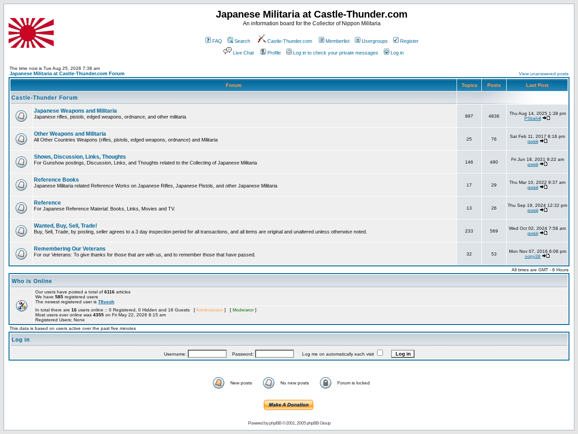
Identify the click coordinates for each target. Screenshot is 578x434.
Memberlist (338, 41)
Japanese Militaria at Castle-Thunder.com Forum (67, 73)
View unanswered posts (544, 73)
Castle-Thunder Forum (44, 98)
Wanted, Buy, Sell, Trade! (65, 226)
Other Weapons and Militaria (70, 134)
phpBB (275, 422)
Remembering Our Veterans (70, 249)
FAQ (217, 41)
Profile (274, 52)
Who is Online (32, 281)
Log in (397, 52)
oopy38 (533, 256)
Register (409, 41)
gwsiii (532, 141)
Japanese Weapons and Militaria (75, 111)
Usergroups (375, 41)
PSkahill (532, 118)
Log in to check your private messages (335, 52)
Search (242, 41)
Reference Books (56, 180)
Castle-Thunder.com (289, 41)
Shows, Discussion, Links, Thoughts (80, 157)
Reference (47, 203)
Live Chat (243, 52)
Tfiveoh (106, 301)
